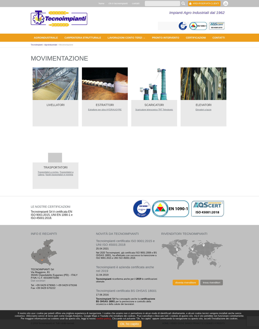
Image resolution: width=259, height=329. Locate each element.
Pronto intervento (165, 37)
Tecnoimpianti (59, 18)
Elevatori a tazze (203, 109)
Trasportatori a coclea (48, 172)
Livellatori (55, 105)
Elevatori (203, 105)
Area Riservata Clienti (206, 3)
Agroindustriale (46, 37)
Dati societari (38, 280)
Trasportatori (55, 167)
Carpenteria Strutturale (82, 37)
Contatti (136, 3)
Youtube (225, 3)
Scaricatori (154, 105)
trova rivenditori (211, 282)
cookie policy (103, 318)
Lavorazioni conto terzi (125, 37)
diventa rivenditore (185, 282)
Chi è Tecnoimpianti (118, 3)
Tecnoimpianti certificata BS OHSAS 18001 (126, 291)
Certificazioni (196, 37)
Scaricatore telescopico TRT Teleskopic (154, 109)
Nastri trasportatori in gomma (59, 174)
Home (101, 3)
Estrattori (105, 105)
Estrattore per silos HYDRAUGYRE (105, 109)
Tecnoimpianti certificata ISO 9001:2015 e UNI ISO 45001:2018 (125, 242)
